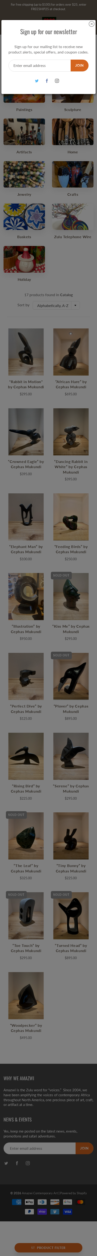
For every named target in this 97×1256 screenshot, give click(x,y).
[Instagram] (57, 81)
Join (79, 65)
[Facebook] (47, 81)
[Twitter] (37, 81)
